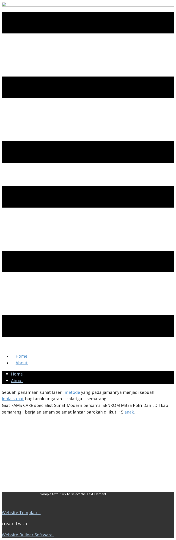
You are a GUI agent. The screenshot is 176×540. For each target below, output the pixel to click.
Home (21, 356)
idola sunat (13, 398)
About (22, 362)
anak (129, 412)
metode (72, 392)
